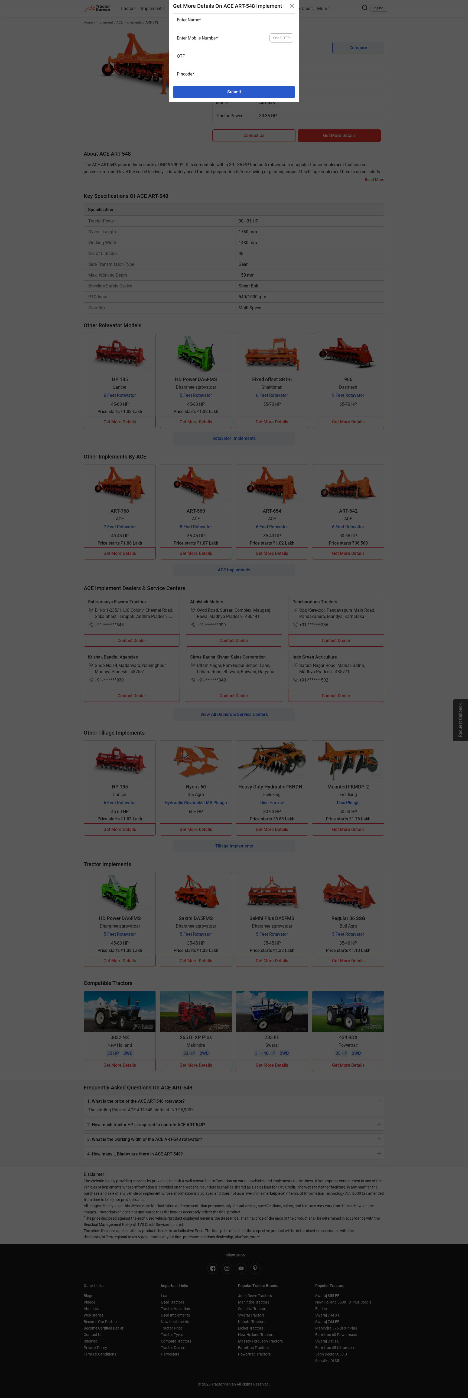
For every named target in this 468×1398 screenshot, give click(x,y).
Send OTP (281, 38)
